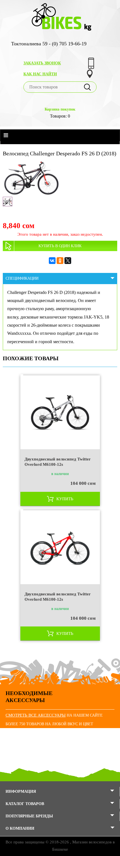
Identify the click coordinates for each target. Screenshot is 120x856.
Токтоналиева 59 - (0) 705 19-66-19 (49, 43)
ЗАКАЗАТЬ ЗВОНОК (42, 63)
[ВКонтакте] (52, 260)
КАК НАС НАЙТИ (40, 74)
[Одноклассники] (60, 260)
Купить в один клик (60, 246)
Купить (64, 499)
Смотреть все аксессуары (36, 715)
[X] (67, 260)
